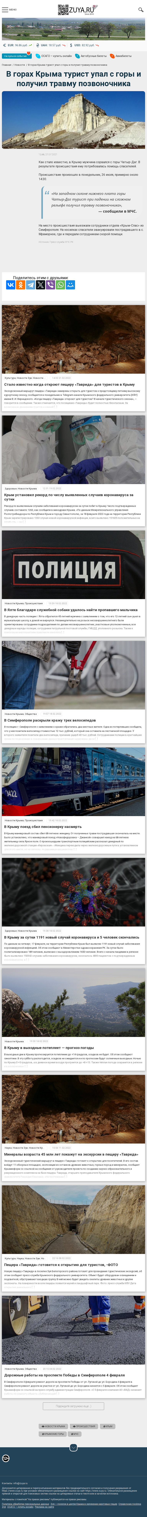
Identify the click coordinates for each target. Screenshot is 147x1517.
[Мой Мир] (70, 284)
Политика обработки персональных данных (25, 1504)
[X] (40, 284)
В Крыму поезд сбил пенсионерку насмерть (43, 827)
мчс (76, 1434)
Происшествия (34, 603)
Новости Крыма (42, 378)
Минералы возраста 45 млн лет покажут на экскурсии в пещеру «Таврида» (71, 1154)
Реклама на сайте (44, 1507)
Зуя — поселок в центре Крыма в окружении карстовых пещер (84, 1504)
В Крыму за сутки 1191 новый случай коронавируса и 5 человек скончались (71, 937)
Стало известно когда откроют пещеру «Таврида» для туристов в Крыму (69, 384)
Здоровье (11, 488)
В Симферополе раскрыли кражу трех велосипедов (50, 720)
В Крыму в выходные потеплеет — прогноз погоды (49, 1048)
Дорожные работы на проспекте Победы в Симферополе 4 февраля (64, 1375)
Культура (10, 378)
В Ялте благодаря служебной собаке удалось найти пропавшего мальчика (71, 610)
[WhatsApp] (60, 284)
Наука (8, 1147)
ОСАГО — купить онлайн (20, 1507)
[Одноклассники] (20, 284)
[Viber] (50, 284)
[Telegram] (30, 284)
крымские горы (54, 1434)
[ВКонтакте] (10, 284)
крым (109, 1426)
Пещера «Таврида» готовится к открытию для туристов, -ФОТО (61, 1265)
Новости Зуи (24, 378)
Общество (31, 714)
